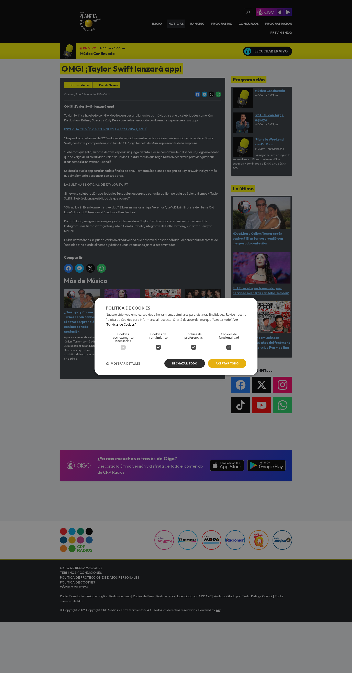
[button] (123, 363)
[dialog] (176, 336)
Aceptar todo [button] (227, 363)
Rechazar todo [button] (184, 363)
